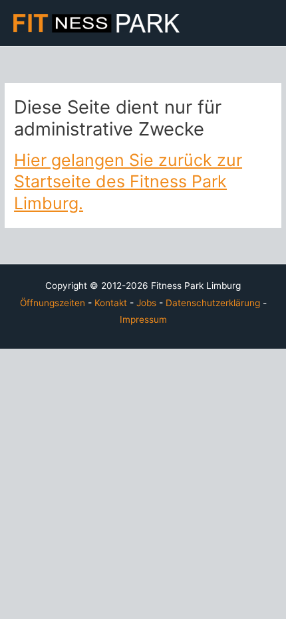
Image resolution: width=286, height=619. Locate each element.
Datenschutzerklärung (213, 303)
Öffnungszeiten (52, 303)
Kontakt (110, 303)
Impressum (143, 319)
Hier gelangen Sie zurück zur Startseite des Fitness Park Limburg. (128, 181)
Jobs (146, 303)
